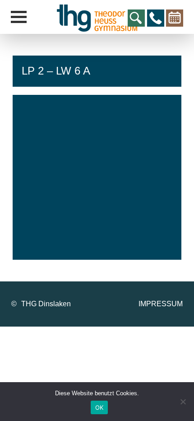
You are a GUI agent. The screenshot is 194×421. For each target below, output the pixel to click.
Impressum (161, 304)
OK (99, 407)
